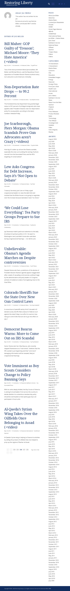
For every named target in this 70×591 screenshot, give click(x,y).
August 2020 (53, 303)
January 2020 (53, 319)
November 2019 (54, 323)
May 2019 (52, 337)
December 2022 (54, 239)
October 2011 (53, 544)
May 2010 (52, 576)
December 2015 (54, 430)
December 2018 (54, 349)
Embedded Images (54, 77)
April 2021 (52, 285)
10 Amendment (53, 64)
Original (51, 107)
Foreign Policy (53, 84)
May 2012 (52, 528)
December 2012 (54, 512)
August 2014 (53, 467)
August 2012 (53, 521)
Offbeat (51, 47)
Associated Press (8, 385)
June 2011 (52, 553)
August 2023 (53, 221)
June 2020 (52, 308)
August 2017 (53, 385)
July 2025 (51, 169)
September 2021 (54, 273)
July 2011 (51, 551)
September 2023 (54, 219)
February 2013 (53, 508)
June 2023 (52, 226)
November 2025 (54, 160)
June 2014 (52, 471)
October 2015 (53, 435)
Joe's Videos (52, 96)
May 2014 (52, 474)
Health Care (52, 89)
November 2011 (54, 542)
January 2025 (53, 182)
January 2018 (53, 374)
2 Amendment (53, 66)
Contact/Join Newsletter (56, 22)
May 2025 (52, 173)
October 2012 (53, 517)
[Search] (48, 4)
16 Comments (15, 65)
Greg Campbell (35, 305)
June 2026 (52, 144)
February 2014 (53, 480)
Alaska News (53, 20)
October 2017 (53, 380)
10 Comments (15, 145)
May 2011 (52, 556)
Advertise (52, 18)
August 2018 (53, 358)
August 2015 (53, 440)
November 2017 (54, 378)
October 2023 (53, 217)
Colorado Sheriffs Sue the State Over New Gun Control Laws (21, 297)
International (29, 431)
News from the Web (55, 102)
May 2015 (52, 446)
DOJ (50, 73)
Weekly (51, 132)
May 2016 (52, 419)
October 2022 (53, 244)
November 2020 (54, 296)
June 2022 (52, 253)
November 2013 (54, 487)
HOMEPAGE (52, 34)
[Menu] (52, 4)
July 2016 (51, 415)
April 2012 (52, 531)
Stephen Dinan (35, 99)
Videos (51, 54)
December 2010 (54, 560)
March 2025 (52, 178)
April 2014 (52, 476)
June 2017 (52, 389)
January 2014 (53, 483)
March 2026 (52, 150)
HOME (51, 27)
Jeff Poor (35, 65)
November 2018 (54, 351)
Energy (51, 80)
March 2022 (52, 260)
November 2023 (54, 214)
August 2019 (53, 330)
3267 (24, 449)
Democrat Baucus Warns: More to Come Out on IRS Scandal (21, 333)
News (27, 99)
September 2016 (54, 410)
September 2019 (54, 328)
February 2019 (53, 344)
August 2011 (53, 549)
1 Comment (15, 99)
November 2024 (54, 187)
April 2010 (52, 578)
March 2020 (52, 314)
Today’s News (53, 52)
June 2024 (52, 198)
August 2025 (53, 166)
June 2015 (52, 444)
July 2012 (51, 524)
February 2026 (53, 153)
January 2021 (53, 292)
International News (55, 36)
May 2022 (52, 255)
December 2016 (54, 403)
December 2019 (54, 321)
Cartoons (52, 71)
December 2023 (54, 212)
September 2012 (54, 519)
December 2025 (54, 157)
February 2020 (53, 317)
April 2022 (52, 258)
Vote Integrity (53, 130)
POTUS (51, 109)
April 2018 (52, 367)
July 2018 (51, 360)
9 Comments (15, 184)
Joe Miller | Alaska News (56, 38)
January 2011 (53, 558)
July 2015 (51, 442)
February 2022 (53, 262)
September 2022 (54, 246)
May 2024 (52, 201)
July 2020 (51, 305)
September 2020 (54, 301)
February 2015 (53, 453)
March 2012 (52, 533)
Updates (51, 125)
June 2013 (52, 499)
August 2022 (53, 248)
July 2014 (51, 469)
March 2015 (52, 451)
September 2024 (54, 192)
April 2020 (52, 312)
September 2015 (54, 437)
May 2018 (52, 364)
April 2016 (52, 421)
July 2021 (51, 278)
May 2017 (52, 392)
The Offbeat (52, 121)
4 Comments (15, 266)
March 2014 (52, 478)
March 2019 (52, 342)
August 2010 (53, 569)
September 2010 (54, 567)
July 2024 (51, 196)
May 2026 (52, 146)
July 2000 (51, 581)
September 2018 (54, 355)
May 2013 (52, 501)
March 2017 (52, 396)
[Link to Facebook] (64, 4)
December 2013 (54, 485)
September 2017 (54, 383)
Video (28, 65)
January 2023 (53, 237)
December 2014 (54, 458)
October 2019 (53, 326)
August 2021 (53, 276)
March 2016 (52, 424)
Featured (24, 65)
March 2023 (52, 232)
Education (52, 75)
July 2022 (51, 251)
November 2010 (54, 562)
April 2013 (52, 503)
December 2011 (54, 540)
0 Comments (15, 225)
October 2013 (53, 490)
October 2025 (53, 162)
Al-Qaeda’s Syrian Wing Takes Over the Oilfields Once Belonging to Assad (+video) (20, 418)
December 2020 (54, 294)
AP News (34, 266)
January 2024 (53, 210)
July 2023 (51, 223)
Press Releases (53, 111)
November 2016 (54, 405)
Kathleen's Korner (31, 383)
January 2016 (53, 428)
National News (53, 45)
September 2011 (54, 546)
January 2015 (53, 455)
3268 (27, 449)
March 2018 (52, 369)
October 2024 (53, 189)
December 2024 (54, 185)
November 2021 (54, 269)
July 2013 (51, 496)
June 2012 (52, 526)
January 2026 (53, 155)
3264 (14, 449)
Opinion (51, 50)
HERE (50, 588)
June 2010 (52, 574)
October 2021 (53, 271)
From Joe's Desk (54, 86)
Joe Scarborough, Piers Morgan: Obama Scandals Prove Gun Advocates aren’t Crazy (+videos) (21, 133)
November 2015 (54, 433)
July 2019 (51, 333)
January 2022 (53, 264)
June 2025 (52, 171)
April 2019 (52, 339)
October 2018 (53, 353)
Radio (50, 116)
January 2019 (53, 346)
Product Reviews (54, 114)
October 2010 (53, 565)
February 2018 (53, 371)
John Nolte (35, 145)
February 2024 (53, 207)
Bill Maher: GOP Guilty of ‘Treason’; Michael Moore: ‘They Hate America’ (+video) (21, 53)
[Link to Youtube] (59, 4)
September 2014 (54, 465)
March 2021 (52, 287)
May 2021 (52, 283)
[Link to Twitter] (62, 4)
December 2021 (54, 267)
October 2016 (53, 408)
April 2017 (52, 394)
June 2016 (52, 417)
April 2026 (52, 148)
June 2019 (52, 335)
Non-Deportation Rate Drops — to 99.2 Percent (21, 91)
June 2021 (52, 280)
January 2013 (53, 510)
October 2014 (53, 462)
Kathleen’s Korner (54, 43)
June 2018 (52, 362)
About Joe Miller (54, 15)
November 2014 (54, 460)
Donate (51, 25)
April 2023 (52, 230)
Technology (52, 118)
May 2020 (52, 310)
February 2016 (53, 426)
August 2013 (53, 494)
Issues (51, 93)
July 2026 (51, 141)
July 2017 (51, 387)
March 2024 (52, 205)
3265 (18, 449)
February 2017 (53, 399)
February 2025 (53, 180)
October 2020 (53, 298)
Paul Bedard (35, 342)
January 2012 (53, 537)
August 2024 (53, 194)
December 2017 (54, 376)
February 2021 (53, 289)
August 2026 (53, 139)
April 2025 (52, 176)
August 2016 (53, 412)
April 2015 (52, 449)
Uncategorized (53, 123)
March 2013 (52, 506)
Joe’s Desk (52, 41)
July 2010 (51, 572)
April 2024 (52, 203)
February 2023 (53, 235)
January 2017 (53, 401)
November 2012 (54, 515)
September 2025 (54, 164)
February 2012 (53, 535)
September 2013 (54, 492)
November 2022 (54, 242)
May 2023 (52, 228)
